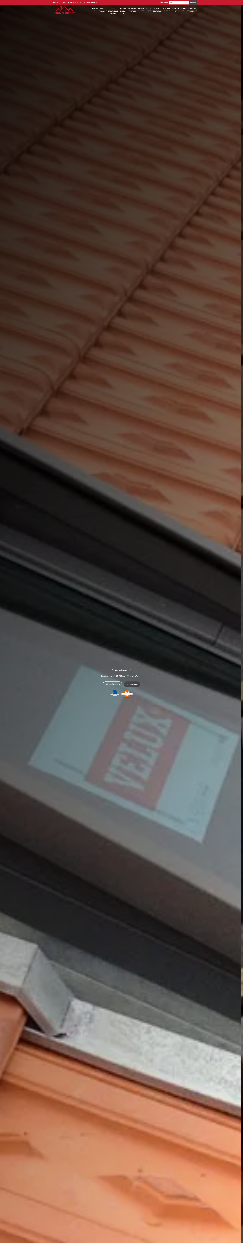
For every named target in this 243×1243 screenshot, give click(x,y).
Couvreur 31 (95, 9)
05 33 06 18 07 (53, 2)
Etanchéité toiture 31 (166, 9)
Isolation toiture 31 (141, 9)
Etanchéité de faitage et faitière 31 (103, 10)
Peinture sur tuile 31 (148, 10)
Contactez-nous (132, 684)
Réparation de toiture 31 (175, 10)
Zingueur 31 (183, 9)
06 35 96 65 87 (68, 2)
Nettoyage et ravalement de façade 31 (132, 10)
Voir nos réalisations (112, 684)
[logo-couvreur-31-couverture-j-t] (64, 11)
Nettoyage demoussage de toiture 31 (157, 10)
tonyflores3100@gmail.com (88, 2)
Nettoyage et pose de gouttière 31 (123, 11)
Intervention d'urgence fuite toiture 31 (192, 10)
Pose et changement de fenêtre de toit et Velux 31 (113, 11)
